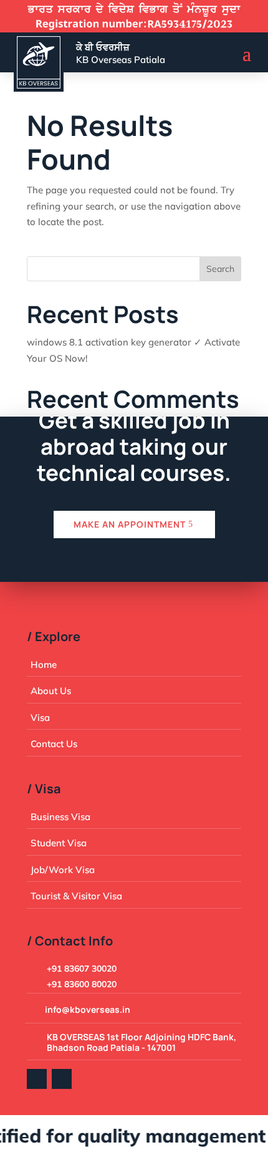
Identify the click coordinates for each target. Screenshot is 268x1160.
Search (220, 268)
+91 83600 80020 (82, 984)
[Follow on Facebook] (37, 1079)
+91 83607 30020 (82, 968)
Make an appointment (130, 524)
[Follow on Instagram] (62, 1079)
